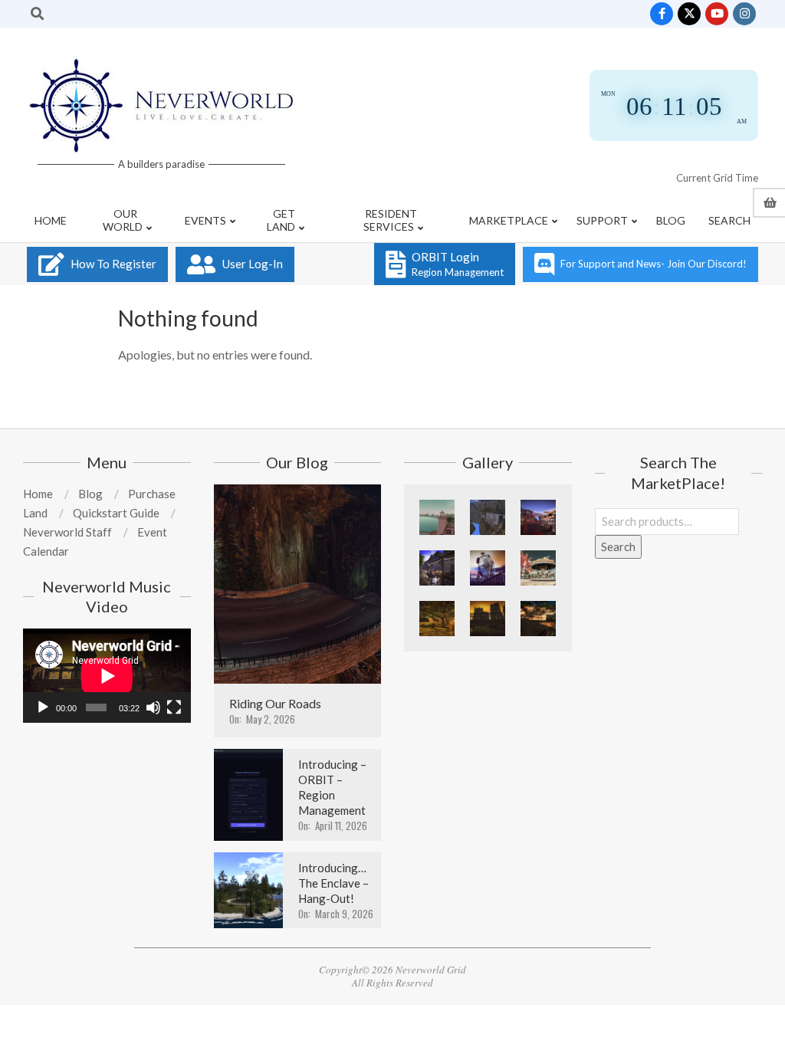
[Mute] (153, 707)
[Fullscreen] (174, 707)
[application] (107, 676)
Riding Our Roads (275, 703)
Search (618, 546)
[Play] (43, 707)
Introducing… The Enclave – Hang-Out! (333, 883)
